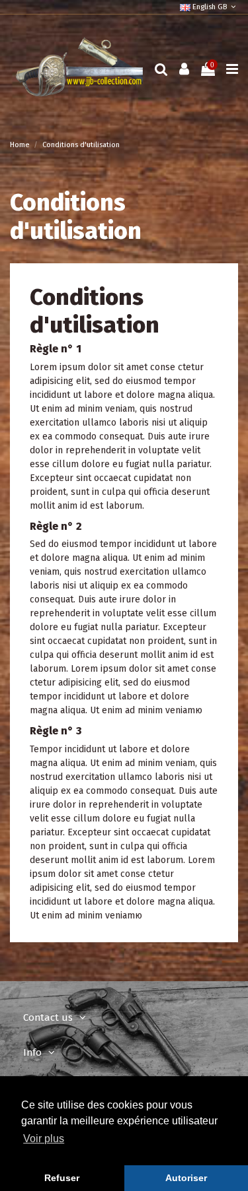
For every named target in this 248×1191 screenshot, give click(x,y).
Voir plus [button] (43, 1138)
